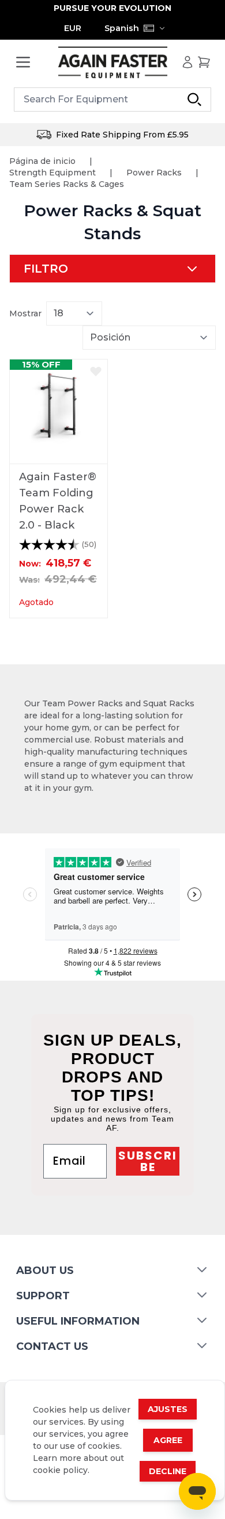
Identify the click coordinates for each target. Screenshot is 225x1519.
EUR (72, 28)
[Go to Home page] (112, 62)
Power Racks (154, 172)
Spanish (121, 28)
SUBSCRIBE (147, 1161)
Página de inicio (42, 161)
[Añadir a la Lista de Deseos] (96, 371)
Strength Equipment (52, 172)
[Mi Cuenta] (187, 62)
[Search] (194, 99)
